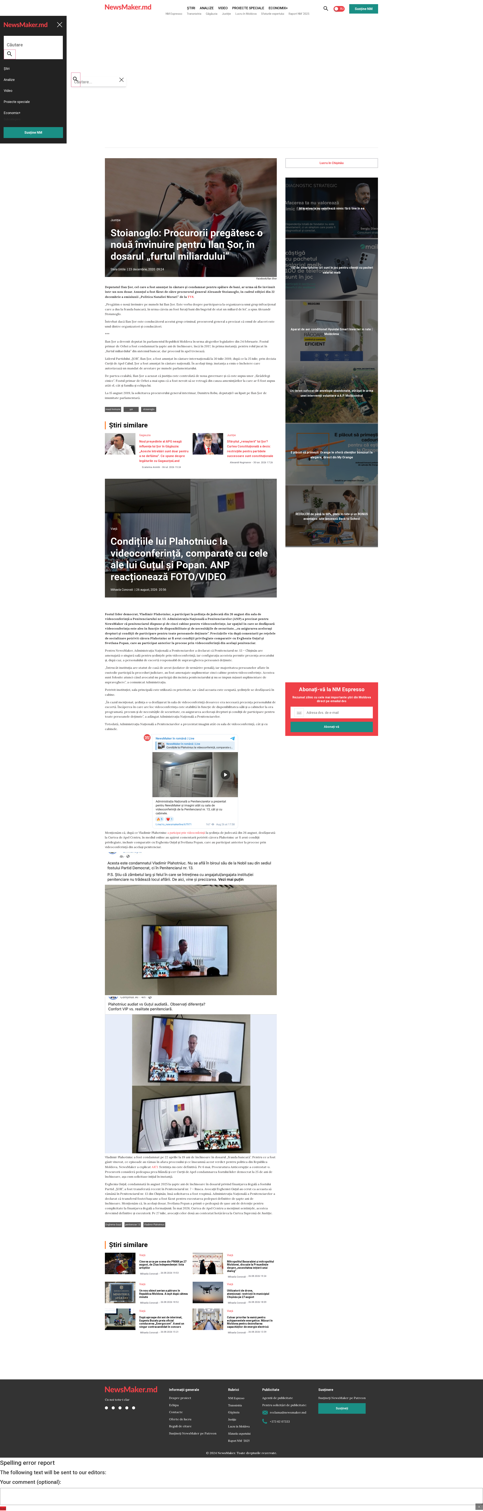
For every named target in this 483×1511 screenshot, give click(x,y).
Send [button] (3, 1508)
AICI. (155, 1167)
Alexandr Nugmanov (240, 462)
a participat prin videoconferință (186, 833)
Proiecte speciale (248, 8)
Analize (207, 8)
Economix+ (278, 8)
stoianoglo (148, 409)
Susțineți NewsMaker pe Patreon (192, 1433)
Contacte (176, 1412)
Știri (191, 8)
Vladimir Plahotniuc (154, 1224)
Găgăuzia (211, 13)
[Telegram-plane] (133, 1407)
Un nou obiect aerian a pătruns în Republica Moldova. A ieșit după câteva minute (163, 1294)
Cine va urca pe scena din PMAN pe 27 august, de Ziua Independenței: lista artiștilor (162, 1264)
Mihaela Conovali (122, 589)
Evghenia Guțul (113, 1224)
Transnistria (194, 13)
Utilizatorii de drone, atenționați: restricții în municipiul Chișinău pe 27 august (248, 1294)
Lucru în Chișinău (332, 163)
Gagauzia (145, 435)
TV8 (190, 297)
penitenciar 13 (132, 1224)
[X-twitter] (113, 1407)
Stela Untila (118, 269)
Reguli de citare (180, 1426)
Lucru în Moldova (246, 13)
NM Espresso (174, 13)
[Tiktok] (126, 1407)
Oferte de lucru (180, 1419)
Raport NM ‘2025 (299, 13)
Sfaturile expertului (272, 13)
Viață (114, 529)
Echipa (174, 1405)
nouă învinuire (113, 409)
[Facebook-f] (106, 1407)
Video (223, 8)
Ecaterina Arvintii (151, 467)
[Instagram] (120, 1407)
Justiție (226, 13)
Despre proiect (180, 1398)
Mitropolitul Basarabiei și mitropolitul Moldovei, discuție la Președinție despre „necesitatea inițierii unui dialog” (250, 1266)
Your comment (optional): (30, 1482)
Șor (131, 409)
